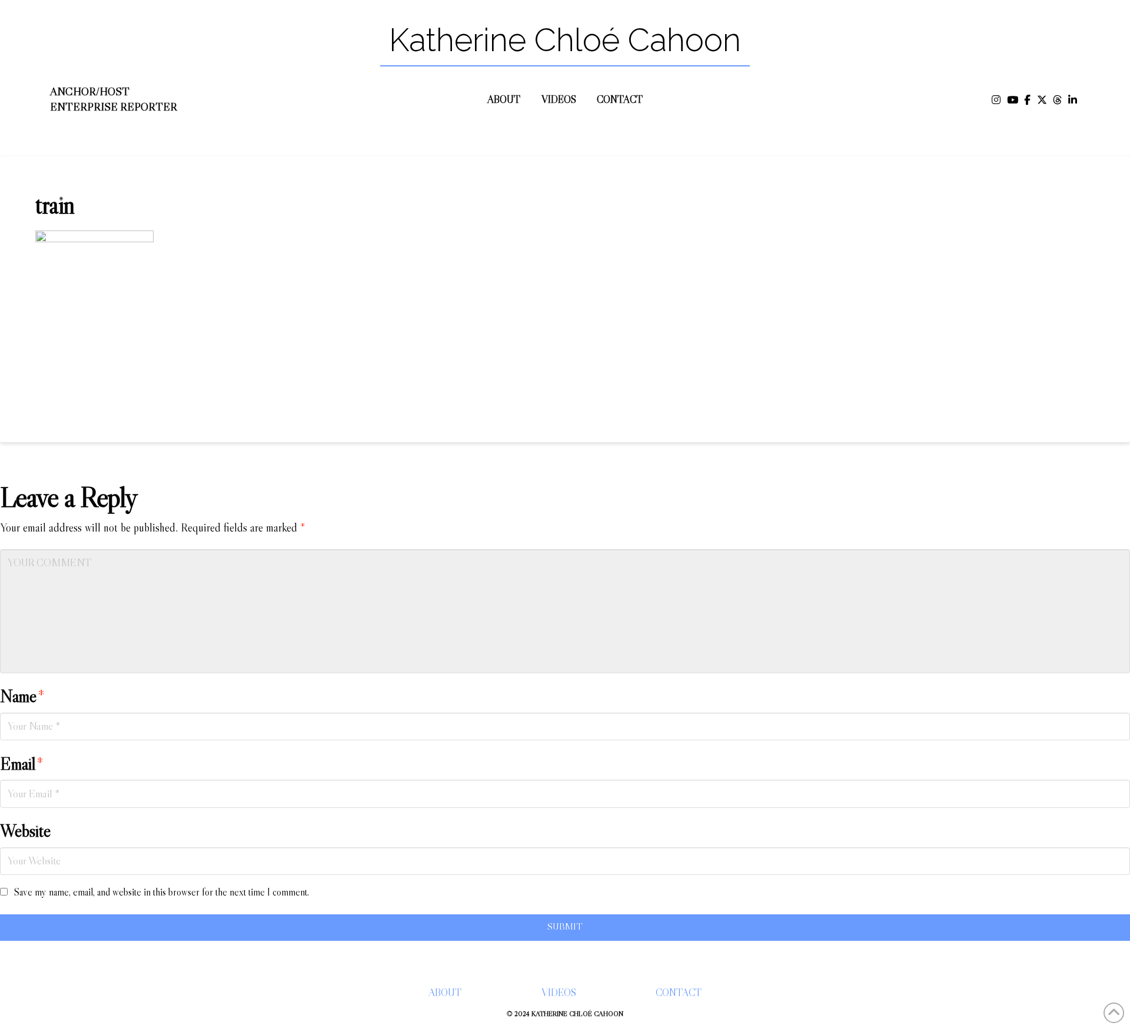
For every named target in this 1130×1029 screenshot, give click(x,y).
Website (25, 830)
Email (22, 763)
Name (22, 696)
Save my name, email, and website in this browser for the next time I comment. (161, 892)
